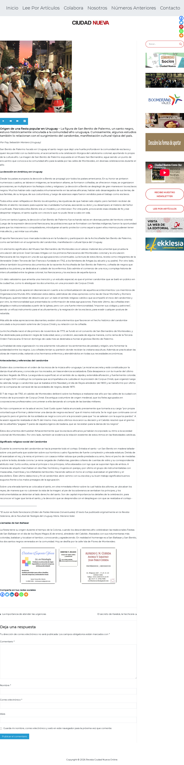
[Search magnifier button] (181, 44)
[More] (26, 594)
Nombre (5, 685)
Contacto (170, 8)
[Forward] (17, 121)
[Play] (3, 121)
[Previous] (10, 121)
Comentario (7, 641)
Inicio (12, 8)
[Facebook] (2, 594)
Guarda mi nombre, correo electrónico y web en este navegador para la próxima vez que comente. (57, 728)
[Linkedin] (12, 594)
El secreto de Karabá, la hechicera (115, 614)
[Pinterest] (17, 594)
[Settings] (24, 121)
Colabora (73, 8)
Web (2, 714)
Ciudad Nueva (102, 759)
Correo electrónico (11, 699)
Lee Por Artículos (41, 8)
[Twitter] (7, 594)
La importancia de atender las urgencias (24, 614)
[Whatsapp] (21, 594)
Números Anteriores (133, 8)
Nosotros (97, 8)
